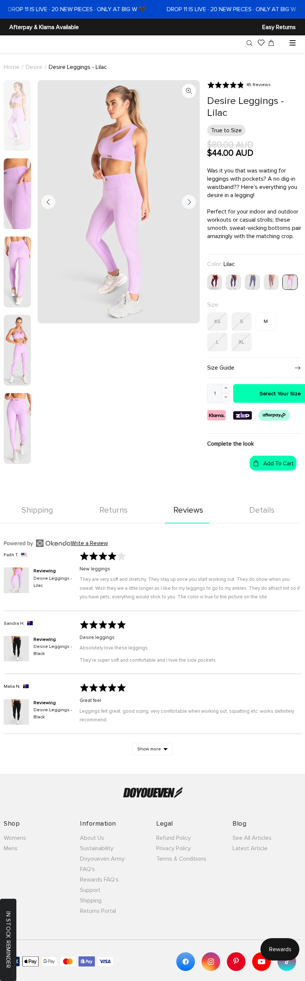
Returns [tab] (113, 510)
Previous (48, 202)
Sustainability (96, 848)
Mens (10, 848)
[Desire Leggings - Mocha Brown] (271, 281)
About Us (92, 838)
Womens (15, 838)
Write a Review (89, 543)
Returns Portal (98, 911)
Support (90, 890)
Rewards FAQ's (99, 879)
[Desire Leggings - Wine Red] (214, 281)
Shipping (91, 900)
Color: (221, 264)
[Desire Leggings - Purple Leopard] (233, 281)
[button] (239, 84)
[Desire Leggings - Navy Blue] (252, 281)
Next (189, 202)
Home (11, 67)
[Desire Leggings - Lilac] (290, 281)
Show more (149, 749)
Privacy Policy (173, 848)
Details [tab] (261, 510)
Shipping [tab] (37, 510)
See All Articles (252, 838)
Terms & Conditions (181, 859)
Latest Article (249, 848)
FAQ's (87, 869)
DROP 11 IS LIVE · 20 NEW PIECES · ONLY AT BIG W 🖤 (226, 9)
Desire (34, 67)
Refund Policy (173, 838)
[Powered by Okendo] (37, 543)
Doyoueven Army (102, 859)
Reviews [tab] (188, 510)
